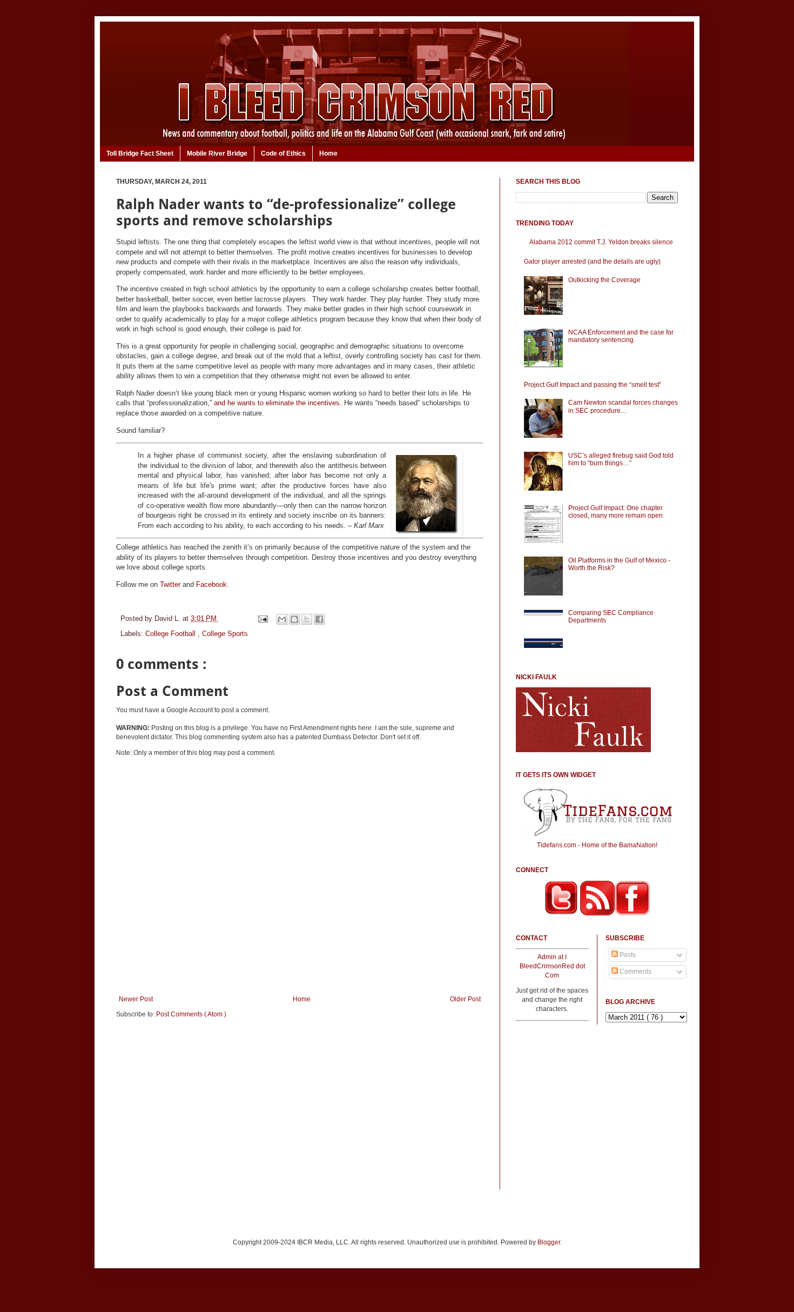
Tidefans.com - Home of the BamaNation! (597, 845)
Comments (634, 971)
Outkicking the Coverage (604, 280)
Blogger (548, 1242)
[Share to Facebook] (319, 619)
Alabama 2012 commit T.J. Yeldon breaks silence (601, 242)
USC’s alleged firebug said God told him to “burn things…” (621, 459)
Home (328, 153)
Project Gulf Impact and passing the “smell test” (592, 385)
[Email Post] (262, 618)
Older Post (465, 999)
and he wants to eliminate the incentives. (278, 403)
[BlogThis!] (294, 619)
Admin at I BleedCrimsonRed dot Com (552, 966)
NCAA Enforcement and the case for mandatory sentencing (621, 336)
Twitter (170, 584)
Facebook (211, 584)
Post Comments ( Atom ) (191, 1014)
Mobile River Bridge (217, 153)
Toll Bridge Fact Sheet (139, 153)
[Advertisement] (300, 1111)
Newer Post (136, 999)
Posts (627, 955)
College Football (171, 634)
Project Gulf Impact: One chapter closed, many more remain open (615, 511)
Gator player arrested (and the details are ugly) (592, 261)
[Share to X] (306, 619)
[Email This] (282, 619)
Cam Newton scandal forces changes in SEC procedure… (623, 406)
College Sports (225, 634)
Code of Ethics (283, 153)
